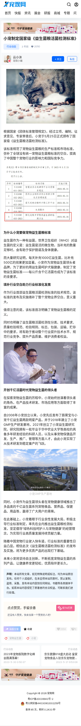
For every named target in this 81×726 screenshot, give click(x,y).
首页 (8, 13)
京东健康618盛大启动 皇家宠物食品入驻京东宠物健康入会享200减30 (60, 657)
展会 (37, 13)
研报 (47, 13)
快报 (18, 13)
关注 (59, 59)
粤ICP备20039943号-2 (40, 698)
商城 (57, 13)
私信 (72, 59)
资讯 (27, 13)
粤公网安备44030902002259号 (43, 703)
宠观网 (50, 693)
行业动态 (11, 46)
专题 (67, 13)
